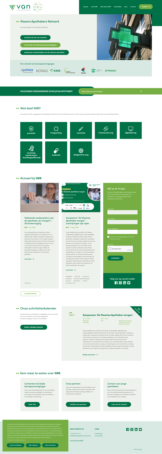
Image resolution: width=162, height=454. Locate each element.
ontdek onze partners (78, 404)
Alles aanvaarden (50, 445)
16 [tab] (133, 58)
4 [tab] (112, 58)
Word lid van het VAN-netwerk (35, 37)
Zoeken (144, 7)
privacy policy (123, 236)
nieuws (85, 7)
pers (125, 7)
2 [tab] (109, 58)
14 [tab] (129, 58)
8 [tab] (119, 58)
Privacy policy (99, 436)
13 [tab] (128, 58)
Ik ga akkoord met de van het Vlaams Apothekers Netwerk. (122, 238)
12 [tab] (126, 58)
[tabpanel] (124, 37)
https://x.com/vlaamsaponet (128, 282)
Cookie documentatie (20, 440)
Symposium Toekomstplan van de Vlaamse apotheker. (44, 52)
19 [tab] (138, 58)
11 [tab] (124, 58)
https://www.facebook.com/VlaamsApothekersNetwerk (116, 282)
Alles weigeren (33, 445)
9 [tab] (121, 58)
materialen (118, 7)
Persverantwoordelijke (76, 440)
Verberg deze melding (141, 91)
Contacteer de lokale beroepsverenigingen (40, 45)
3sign (140, 449)
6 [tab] (116, 58)
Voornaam (110, 209)
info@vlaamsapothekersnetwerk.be (80, 436)
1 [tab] (107, 58)
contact (133, 7)
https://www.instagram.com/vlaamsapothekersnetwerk (120, 282)
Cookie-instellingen (15, 445)
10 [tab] (123, 58)
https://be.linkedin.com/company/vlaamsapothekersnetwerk (124, 282)
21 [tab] (141, 58)
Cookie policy (98, 433)
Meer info (32, 404)
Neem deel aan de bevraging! (92, 91)
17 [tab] (134, 58)
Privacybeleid (10, 440)
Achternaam (110, 219)
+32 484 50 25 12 (75, 433)
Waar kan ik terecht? (119, 404)
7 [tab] (117, 58)
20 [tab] (139, 58)
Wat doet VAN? (105, 7)
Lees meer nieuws (30, 294)
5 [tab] (114, 58)
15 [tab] (131, 58)
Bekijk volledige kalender (33, 327)
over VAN (94, 7)
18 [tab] (136, 58)
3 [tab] (111, 58)
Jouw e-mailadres (112, 228)
